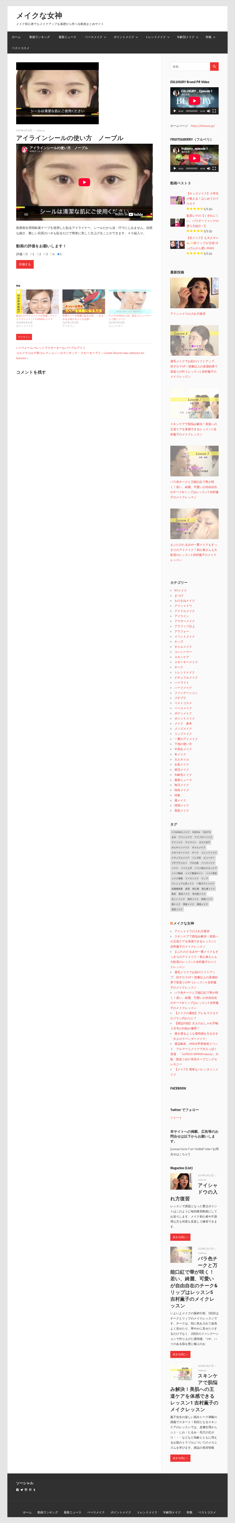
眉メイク (180, 800)
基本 (174, 893)
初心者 (195, 888)
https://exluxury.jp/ (203, 126)
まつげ (178, 595)
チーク (178, 667)
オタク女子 (204, 842)
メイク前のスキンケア (206, 868)
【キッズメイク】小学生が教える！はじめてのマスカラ (202, 198)
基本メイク (184, 893)
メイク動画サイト (194, 873)
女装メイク (181, 764)
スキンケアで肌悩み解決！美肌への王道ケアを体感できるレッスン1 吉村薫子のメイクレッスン (194, 941)
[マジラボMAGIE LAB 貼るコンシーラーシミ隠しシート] (130, 301)
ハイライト (181, 682)
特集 (209, 37)
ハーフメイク (183, 687)
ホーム (16, 37)
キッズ (178, 641)
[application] (194, 100)
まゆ (174, 837)
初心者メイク (208, 888)
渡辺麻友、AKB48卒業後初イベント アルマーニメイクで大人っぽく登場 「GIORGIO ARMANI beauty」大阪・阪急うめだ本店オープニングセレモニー (194, 1054)
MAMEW (196, 832)
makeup (40, 130)
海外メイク (193, 899)
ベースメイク (94, 37)
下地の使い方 (183, 744)
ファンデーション (186, 693)
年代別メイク (199, 893)
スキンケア (181, 657)
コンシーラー (183, 652)
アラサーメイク (184, 621)
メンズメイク (183, 728)
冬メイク (180, 754)
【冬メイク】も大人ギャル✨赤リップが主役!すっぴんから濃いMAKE (202, 243)
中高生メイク (183, 749)
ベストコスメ (20, 48)
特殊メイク (181, 790)
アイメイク (177, 842)
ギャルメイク (183, 646)
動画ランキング (39, 37)
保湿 (187, 888)
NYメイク (180, 590)
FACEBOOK (178, 1088)
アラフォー (181, 631)
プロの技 (194, 862)
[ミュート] (208, 111)
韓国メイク (181, 805)
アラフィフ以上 (184, 626)
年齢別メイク (186, 37)
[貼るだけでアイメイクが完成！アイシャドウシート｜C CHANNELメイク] (37, 301)
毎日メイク (181, 785)
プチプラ (180, 698)
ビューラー (209, 857)
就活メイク (181, 769)
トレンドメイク (155, 37)
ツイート (176, 1117)
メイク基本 (211, 873)
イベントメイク (184, 636)
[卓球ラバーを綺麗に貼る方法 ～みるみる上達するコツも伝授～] (83, 301)
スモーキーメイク (186, 662)
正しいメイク (178, 899)
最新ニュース (67, 37)
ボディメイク (183, 713)
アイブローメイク (203, 837)
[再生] (175, 111)
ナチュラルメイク (186, 677)
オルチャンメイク (180, 847)
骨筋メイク (181, 810)
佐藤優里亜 (177, 888)
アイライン (24, 337)
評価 (19, 254)
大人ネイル (181, 759)
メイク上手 (186, 868)
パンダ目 (196, 857)
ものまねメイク (184, 600)
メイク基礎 (177, 878)
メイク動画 (177, 873)
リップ (204, 878)
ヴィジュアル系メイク (183, 883)
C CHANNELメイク (181, 832)
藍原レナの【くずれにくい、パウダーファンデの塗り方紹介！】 (202, 221)
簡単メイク (188, 904)
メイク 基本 (183, 723)
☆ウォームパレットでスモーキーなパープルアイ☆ (52, 348)
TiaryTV (207, 832)
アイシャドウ (183, 605)
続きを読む (179, 1237)
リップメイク (183, 734)
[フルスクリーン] (214, 111)
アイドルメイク (184, 611)
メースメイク (192, 878)
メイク (175, 868)
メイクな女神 (39, 15)
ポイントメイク (124, 37)
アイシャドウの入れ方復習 (192, 931)
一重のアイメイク (186, 739)
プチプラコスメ (179, 862)
